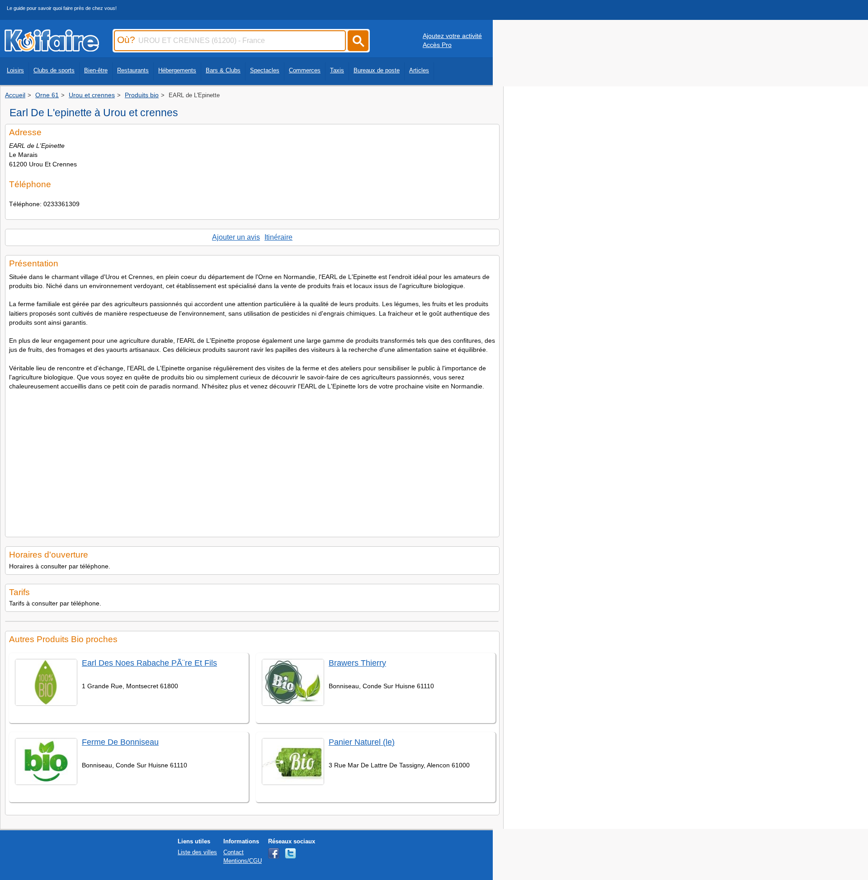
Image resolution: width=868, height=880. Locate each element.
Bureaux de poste (377, 70)
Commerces (305, 70)
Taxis (337, 70)
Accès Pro (437, 44)
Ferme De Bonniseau (120, 742)
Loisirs (15, 70)
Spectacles (264, 70)
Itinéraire (278, 237)
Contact (233, 852)
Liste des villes (197, 852)
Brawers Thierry (357, 662)
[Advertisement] (252, 460)
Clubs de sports (54, 70)
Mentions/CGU (242, 860)
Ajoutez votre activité (452, 35)
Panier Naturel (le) (362, 742)
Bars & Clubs (223, 70)
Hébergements (177, 70)
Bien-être (96, 70)
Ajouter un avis (236, 237)
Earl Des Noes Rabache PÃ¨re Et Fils (149, 662)
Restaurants (133, 70)
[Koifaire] (52, 48)
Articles (419, 70)
